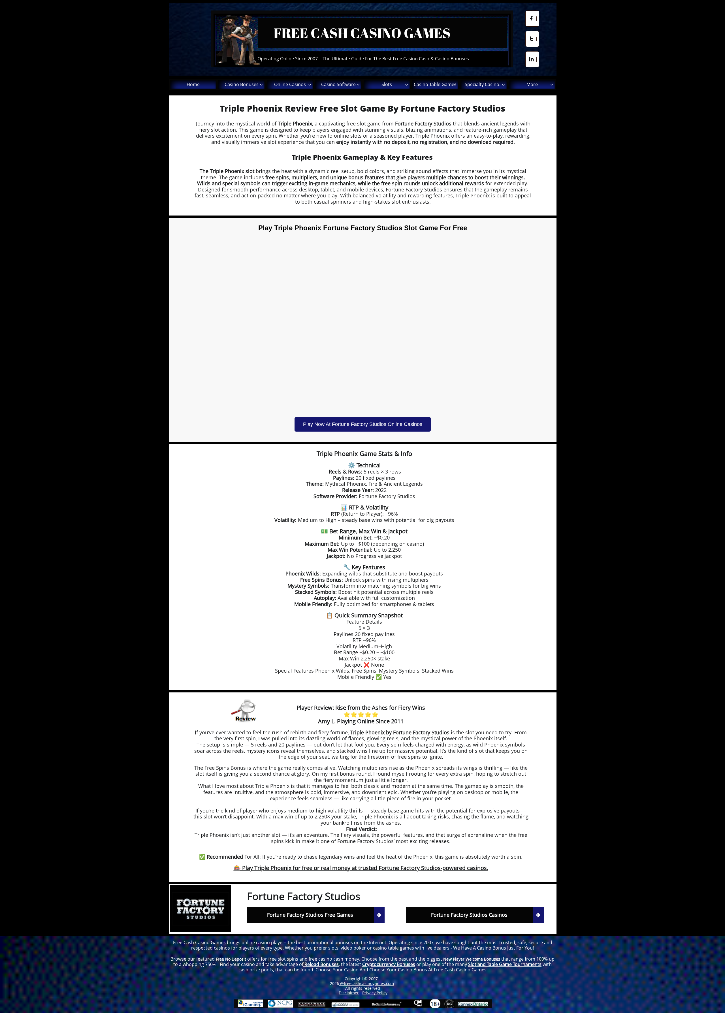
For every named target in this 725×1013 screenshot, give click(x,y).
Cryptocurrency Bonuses (388, 964)
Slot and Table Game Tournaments (504, 964)
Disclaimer (349, 992)
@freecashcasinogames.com (366, 983)
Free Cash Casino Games (460, 970)
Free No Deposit (231, 959)
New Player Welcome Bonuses (471, 959)
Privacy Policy (374, 992)
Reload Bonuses (321, 964)
